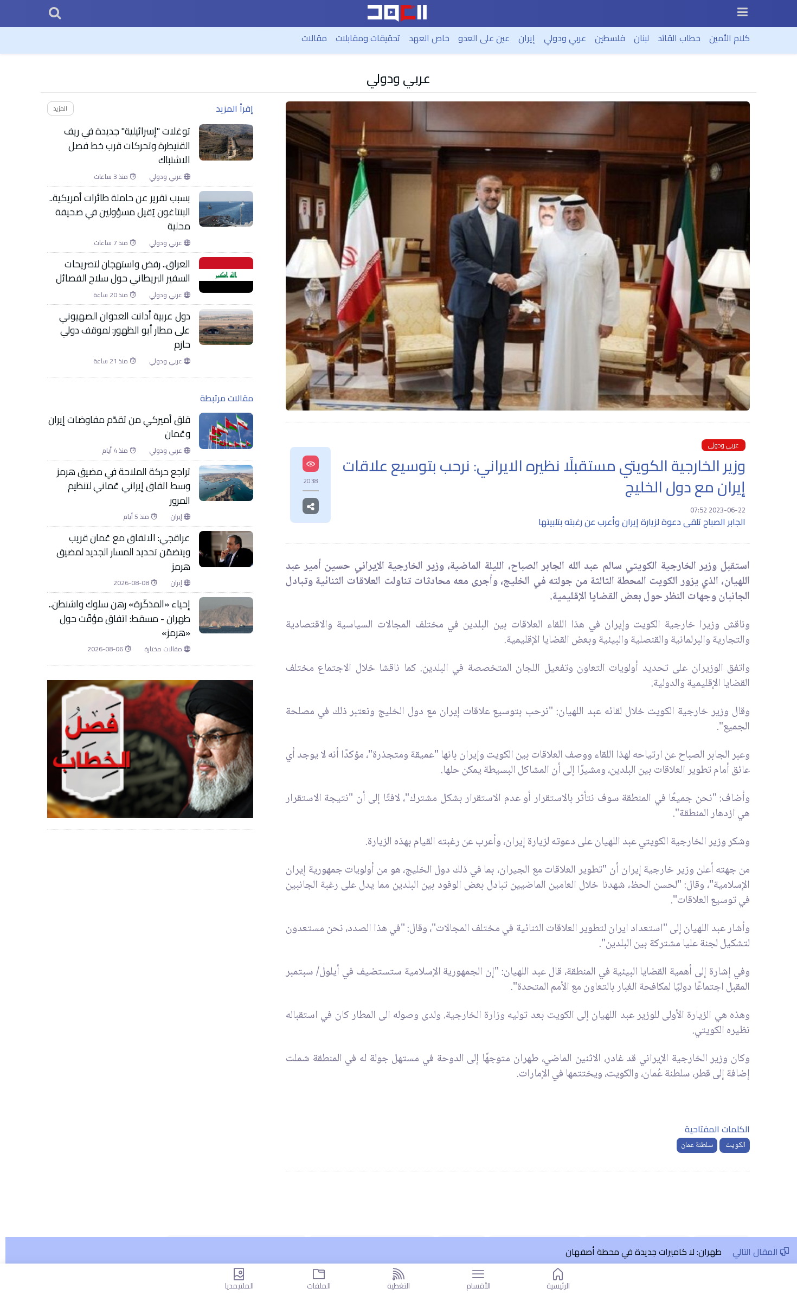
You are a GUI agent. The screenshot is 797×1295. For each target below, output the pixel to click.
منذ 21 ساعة (111, 361)
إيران (526, 37)
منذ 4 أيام (116, 451)
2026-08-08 (132, 583)
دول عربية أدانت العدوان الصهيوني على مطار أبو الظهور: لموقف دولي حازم (124, 330)
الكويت (734, 1145)
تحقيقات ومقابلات (368, 37)
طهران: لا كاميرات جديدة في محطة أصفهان (643, 1251)
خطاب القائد (679, 37)
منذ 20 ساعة (111, 295)
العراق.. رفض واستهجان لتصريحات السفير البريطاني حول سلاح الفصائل (123, 271)
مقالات (314, 37)
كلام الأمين (729, 37)
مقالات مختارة (164, 649)
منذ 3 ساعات (112, 177)
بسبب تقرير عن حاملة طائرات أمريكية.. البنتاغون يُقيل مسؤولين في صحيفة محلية (119, 212)
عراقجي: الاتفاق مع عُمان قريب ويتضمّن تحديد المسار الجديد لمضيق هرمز (123, 552)
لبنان (641, 37)
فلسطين (610, 37)
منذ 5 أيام (137, 517)
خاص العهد (429, 37)
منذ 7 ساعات (112, 243)
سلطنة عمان (697, 1145)
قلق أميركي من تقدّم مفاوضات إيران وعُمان (119, 427)
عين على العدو (484, 37)
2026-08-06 (106, 649)
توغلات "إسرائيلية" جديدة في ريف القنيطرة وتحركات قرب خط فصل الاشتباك (127, 145)
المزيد (60, 108)
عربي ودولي (565, 37)
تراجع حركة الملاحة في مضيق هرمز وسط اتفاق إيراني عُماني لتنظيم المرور (123, 486)
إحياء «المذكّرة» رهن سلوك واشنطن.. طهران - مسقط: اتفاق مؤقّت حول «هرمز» (119, 618)
